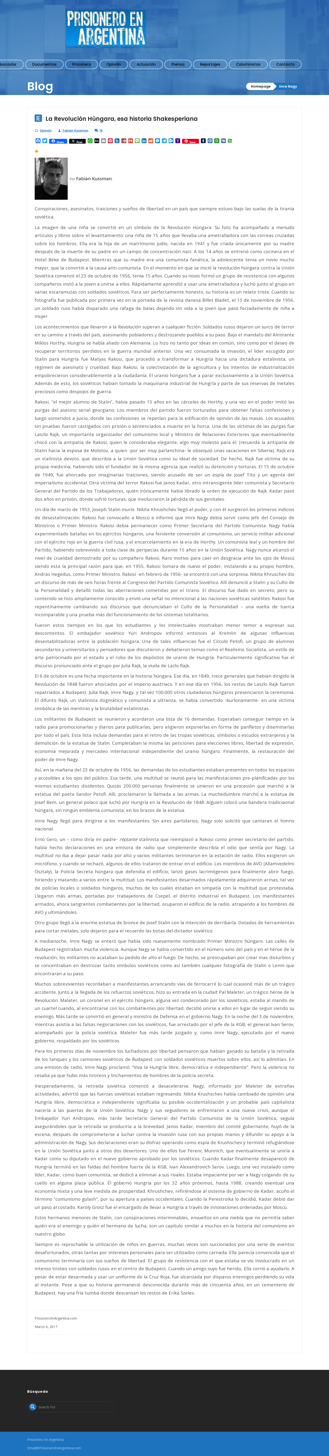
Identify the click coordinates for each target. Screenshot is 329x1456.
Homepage (261, 86)
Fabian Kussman (75, 130)
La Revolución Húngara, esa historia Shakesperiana (122, 119)
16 (101, 130)
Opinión (46, 130)
